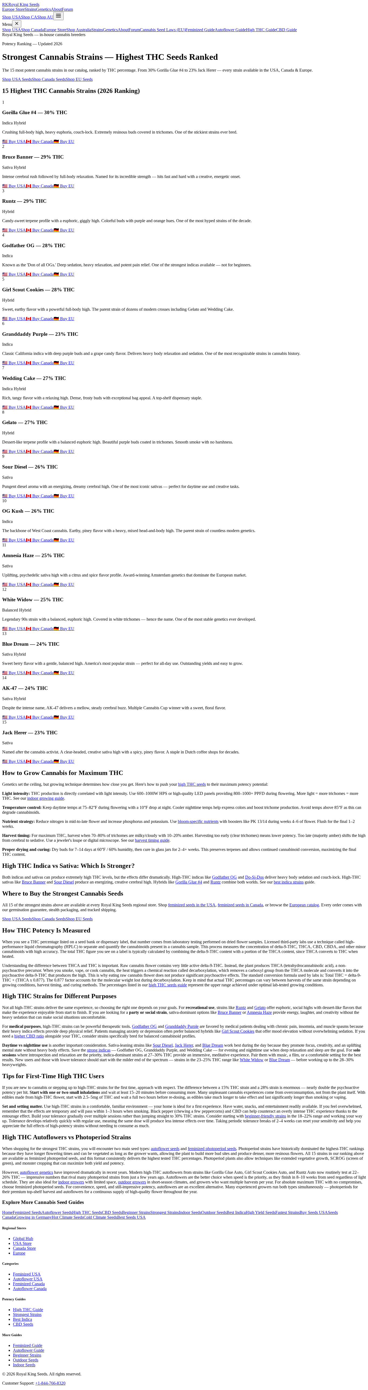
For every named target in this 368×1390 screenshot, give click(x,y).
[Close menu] (16, 23)
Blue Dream (212, 1045)
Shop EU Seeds (79, 79)
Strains (30, 9)
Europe (19, 1253)
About (56, 9)
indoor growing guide (45, 798)
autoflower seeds (165, 1148)
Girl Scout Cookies (238, 1031)
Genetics (43, 9)
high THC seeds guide (168, 985)
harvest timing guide (152, 840)
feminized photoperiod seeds (212, 1148)
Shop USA (11, 17)
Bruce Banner (34, 882)
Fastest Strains (287, 1212)
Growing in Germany (33, 1217)
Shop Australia (78, 29)
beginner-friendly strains (265, 1116)
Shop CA (29, 17)
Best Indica (236, 1212)
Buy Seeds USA (314, 1212)
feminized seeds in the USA (192, 905)
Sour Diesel (64, 882)
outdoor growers (132, 1182)
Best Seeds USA (131, 1217)
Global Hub (23, 1238)
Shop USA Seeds (17, 79)
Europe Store (13, 9)
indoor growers (71, 1182)
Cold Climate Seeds (100, 1217)
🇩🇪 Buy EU (64, 141)
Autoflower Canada (30, 1288)
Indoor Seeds (190, 1212)
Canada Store (24, 1248)
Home (7, 1212)
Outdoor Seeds (214, 1212)
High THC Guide (261, 29)
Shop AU (45, 17)
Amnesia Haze (259, 1012)
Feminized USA (27, 1274)
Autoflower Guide (230, 29)
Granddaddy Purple (182, 1026)
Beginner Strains (136, 1212)
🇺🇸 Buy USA (14, 141)
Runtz (215, 882)
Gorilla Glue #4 (188, 882)
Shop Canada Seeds (49, 79)
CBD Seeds (112, 1212)
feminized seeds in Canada (240, 905)
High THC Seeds (87, 1212)
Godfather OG (224, 877)
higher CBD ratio (29, 1036)
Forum (67, 9)
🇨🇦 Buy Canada (40, 141)
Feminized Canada (29, 1283)
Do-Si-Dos (254, 877)
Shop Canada (32, 29)
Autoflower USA (28, 1279)
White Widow (251, 1059)
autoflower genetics (36, 1172)
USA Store (22, 1243)
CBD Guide (286, 29)
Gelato (260, 1007)
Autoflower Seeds (56, 1212)
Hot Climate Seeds (68, 1217)
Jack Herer (184, 1045)
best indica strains (289, 882)
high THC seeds (192, 784)
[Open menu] (58, 16)
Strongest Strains (164, 1212)
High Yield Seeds (260, 1212)
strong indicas (98, 1050)
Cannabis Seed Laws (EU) (162, 29)
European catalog (304, 905)
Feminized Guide (200, 29)
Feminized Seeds (27, 1212)
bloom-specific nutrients (198, 821)
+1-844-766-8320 (50, 1383)
